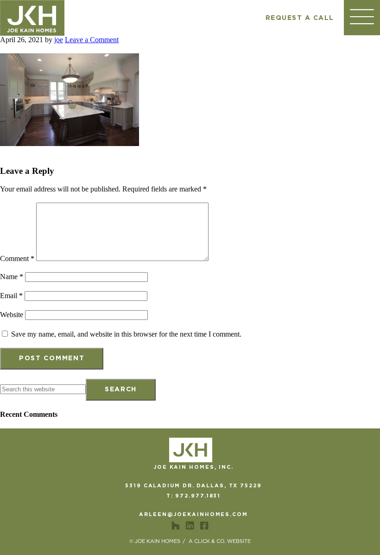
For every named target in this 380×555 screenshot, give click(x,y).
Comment (17, 258)
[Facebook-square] (204, 526)
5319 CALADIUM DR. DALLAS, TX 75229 (193, 485)
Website (11, 315)
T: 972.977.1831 (193, 495)
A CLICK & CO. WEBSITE (220, 541)
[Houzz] (176, 526)
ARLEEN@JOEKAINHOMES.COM (193, 514)
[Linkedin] (190, 526)
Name (11, 277)
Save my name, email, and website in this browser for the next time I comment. (126, 334)
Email (11, 296)
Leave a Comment (92, 40)
